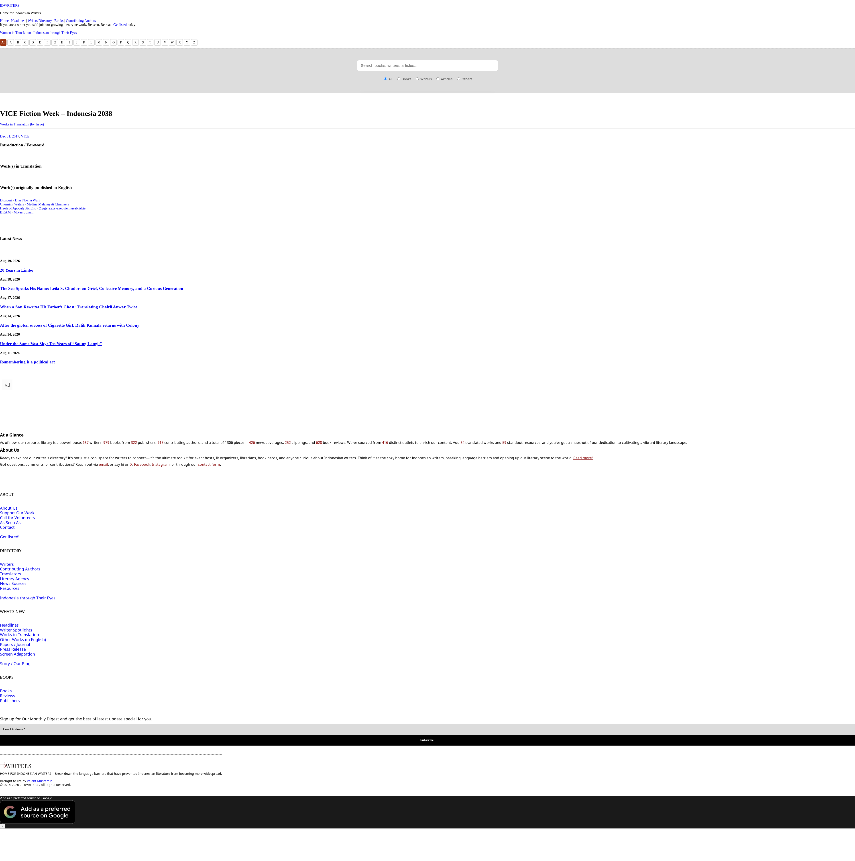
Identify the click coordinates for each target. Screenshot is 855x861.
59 (504, 442)
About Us (9, 508)
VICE (25, 136)
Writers (425, 79)
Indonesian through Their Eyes (55, 33)
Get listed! (9, 536)
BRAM (5, 212)
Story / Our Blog (15, 663)
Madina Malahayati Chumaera (48, 204)
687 (86, 442)
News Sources (13, 583)
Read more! (583, 457)
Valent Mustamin (39, 781)
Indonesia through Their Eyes (27, 598)
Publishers (10, 700)
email (103, 464)
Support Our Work (17, 512)
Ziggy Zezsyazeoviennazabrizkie (62, 208)
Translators (10, 573)
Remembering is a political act (27, 362)
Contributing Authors (81, 21)
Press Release (13, 649)
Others (466, 79)
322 (134, 442)
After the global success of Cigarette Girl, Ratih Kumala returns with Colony (69, 325)
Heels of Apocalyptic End (18, 208)
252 (288, 442)
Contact (7, 527)
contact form (209, 464)
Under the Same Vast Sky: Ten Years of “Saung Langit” (51, 343)
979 (106, 442)
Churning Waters (12, 204)
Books (58, 21)
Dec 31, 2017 (9, 136)
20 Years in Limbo (16, 270)
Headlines (18, 21)
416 (385, 442)
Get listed (120, 25)
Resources (9, 588)
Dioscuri (6, 200)
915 (160, 442)
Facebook (142, 464)
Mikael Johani (23, 212)
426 (252, 442)
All (3, 42)
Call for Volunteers (17, 517)
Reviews (7, 695)
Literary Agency (14, 578)
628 (319, 442)
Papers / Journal (15, 644)
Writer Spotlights (16, 630)
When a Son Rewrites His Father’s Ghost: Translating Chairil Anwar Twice (68, 307)
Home (4, 21)
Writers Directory (40, 21)
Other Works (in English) (23, 639)
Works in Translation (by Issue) (22, 124)
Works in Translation (19, 634)
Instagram (161, 464)
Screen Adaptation (17, 654)
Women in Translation (15, 33)
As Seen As (10, 522)
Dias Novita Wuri (27, 200)
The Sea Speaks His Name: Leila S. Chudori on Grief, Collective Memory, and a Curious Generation (91, 288)
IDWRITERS (10, 5)
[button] (427, 812)
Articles (446, 79)
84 (462, 442)
